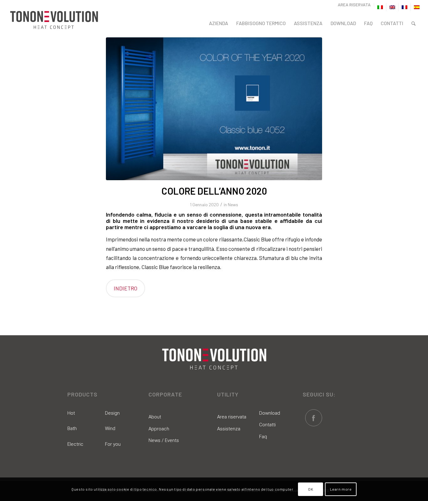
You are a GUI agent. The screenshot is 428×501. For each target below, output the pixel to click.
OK (310, 489)
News (233, 204)
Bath (72, 428)
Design (112, 413)
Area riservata (231, 417)
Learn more (341, 489)
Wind (110, 428)
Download (269, 413)
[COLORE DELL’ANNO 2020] (214, 108)
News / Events (164, 440)
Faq (263, 436)
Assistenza (228, 429)
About (155, 417)
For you (113, 444)
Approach (159, 429)
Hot (71, 413)
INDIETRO (125, 288)
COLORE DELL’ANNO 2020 (214, 191)
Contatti (267, 425)
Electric (75, 444)
